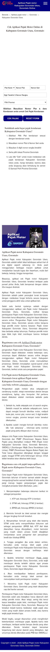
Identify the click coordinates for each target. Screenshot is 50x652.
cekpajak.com (26, 384)
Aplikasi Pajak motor (32, 342)
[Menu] (45, 3)
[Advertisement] (25, 60)
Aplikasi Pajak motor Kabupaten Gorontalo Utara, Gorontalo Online (27, 5)
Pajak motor (42, 557)
